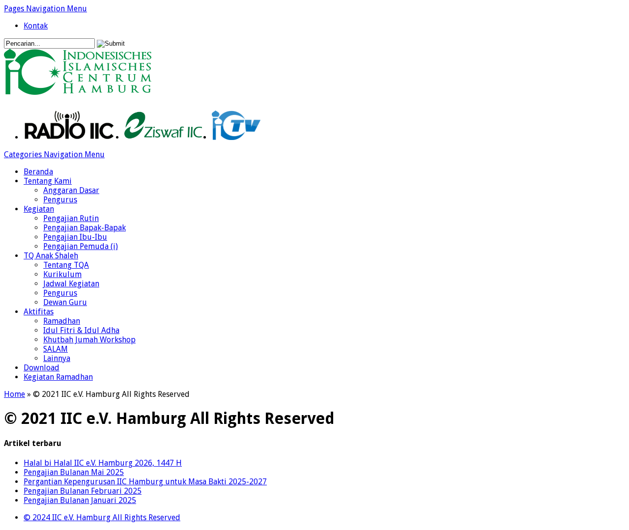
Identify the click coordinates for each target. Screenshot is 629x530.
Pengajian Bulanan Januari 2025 (80, 500)
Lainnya (56, 358)
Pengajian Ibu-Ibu (75, 237)
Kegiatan (39, 209)
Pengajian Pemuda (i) (80, 246)
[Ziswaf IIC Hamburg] (163, 137)
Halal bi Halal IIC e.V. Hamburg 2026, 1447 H (103, 463)
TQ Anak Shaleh (51, 255)
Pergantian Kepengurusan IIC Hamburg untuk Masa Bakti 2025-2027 (145, 481)
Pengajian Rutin (71, 218)
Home (14, 394)
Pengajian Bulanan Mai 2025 (74, 472)
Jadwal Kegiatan (71, 283)
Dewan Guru (65, 302)
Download (41, 367)
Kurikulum (62, 274)
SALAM (55, 349)
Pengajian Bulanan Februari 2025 (83, 491)
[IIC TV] (236, 137)
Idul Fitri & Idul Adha (81, 330)
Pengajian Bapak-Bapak (84, 227)
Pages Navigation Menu (45, 8)
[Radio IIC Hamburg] (69, 137)
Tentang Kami (48, 181)
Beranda (38, 171)
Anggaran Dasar (71, 190)
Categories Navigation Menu (54, 154)
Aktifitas (39, 311)
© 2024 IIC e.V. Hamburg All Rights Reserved (102, 517)
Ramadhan (61, 321)
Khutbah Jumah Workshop (89, 339)
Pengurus (60, 199)
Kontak (36, 25)
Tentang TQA (66, 265)
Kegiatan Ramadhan (58, 377)
